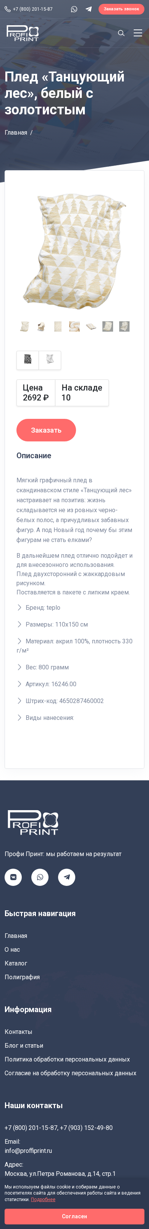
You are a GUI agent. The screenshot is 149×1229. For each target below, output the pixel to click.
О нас (12, 949)
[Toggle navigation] (137, 32)
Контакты (18, 1031)
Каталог (16, 963)
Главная (16, 132)
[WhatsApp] (74, 9)
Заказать (46, 430)
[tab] (24, 326)
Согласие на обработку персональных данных (70, 1073)
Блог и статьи (24, 1045)
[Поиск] (121, 32)
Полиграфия (22, 977)
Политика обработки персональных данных (67, 1059)
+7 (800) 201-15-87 (31, 1127)
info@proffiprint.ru (28, 1150)
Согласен (74, 1216)
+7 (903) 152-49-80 (86, 1127)
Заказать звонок (121, 9)
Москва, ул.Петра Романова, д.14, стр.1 (60, 1173)
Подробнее (43, 1199)
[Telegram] (89, 9)
